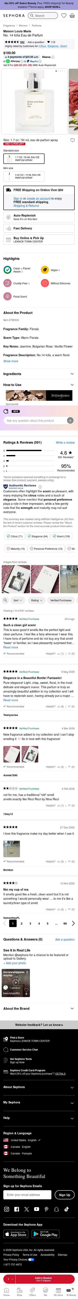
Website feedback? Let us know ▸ (39, 1025)
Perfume (36, 25)
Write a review (65, 442)
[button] (53, 57)
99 (65, 923)
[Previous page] (4, 923)
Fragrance (9, 25)
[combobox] (43, 15)
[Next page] (73, 923)
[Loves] (64, 15)
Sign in (18, 198)
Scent (63, 46)
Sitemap (62, 1254)
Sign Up (64, 1195)
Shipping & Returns (26, 205)
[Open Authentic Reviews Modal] (40, 486)
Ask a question (36, 42)
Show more (10, 361)
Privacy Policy (11, 1254)
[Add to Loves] (72, 140)
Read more (10, 647)
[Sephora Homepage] (14, 15)
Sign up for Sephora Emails (22, 1186)
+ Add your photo (14, 963)
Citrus (42, 46)
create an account (39, 198)
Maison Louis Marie (17, 31)
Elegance (53, 46)
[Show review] (16, 579)
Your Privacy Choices (15, 1259)
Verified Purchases (61, 600)
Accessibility (47, 1254)
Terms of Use (29, 1254)
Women (23, 25)
